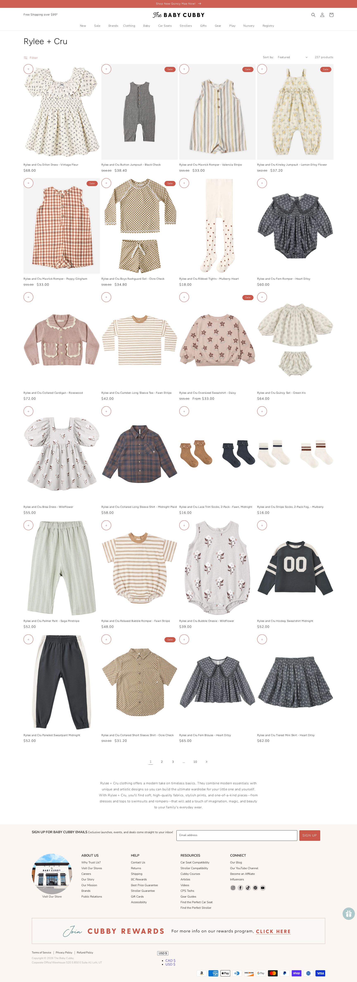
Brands (85, 891)
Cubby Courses (190, 874)
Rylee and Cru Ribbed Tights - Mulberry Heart (209, 278)
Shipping (136, 874)
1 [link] (151, 761)
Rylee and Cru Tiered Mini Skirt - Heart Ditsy (286, 735)
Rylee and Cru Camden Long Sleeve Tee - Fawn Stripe (136, 392)
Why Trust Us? (91, 862)
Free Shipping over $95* (41, 15)
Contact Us (138, 862)
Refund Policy (85, 952)
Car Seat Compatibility (195, 862)
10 (195, 762)
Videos (185, 885)
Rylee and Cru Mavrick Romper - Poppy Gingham (55, 278)
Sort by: (268, 57)
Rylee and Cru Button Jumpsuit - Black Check (131, 164)
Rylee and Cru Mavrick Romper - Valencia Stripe (210, 164)
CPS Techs (187, 891)
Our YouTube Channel (244, 868)
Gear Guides (188, 897)
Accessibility (139, 902)
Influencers (237, 879)
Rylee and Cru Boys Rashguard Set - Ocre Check (132, 278)
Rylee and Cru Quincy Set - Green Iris (281, 392)
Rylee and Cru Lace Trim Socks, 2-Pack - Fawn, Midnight (215, 506)
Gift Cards (137, 897)
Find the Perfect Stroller (196, 908)
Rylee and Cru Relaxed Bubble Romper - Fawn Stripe (135, 620)
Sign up (309, 835)
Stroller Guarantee (143, 891)
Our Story (87, 879)
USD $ (163, 953)
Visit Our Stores (91, 868)
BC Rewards (139, 879)
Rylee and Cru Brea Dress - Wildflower (48, 506)
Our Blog (236, 862)
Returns (136, 868)
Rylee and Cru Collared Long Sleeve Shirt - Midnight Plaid (139, 506)
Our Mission (89, 885)
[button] (313, 14)
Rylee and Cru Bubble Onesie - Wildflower (206, 620)
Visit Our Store (52, 897)
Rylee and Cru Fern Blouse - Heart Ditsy (205, 735)
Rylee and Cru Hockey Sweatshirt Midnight (285, 620)
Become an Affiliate (242, 874)
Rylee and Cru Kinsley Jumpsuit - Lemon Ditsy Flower (292, 164)
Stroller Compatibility (194, 868)
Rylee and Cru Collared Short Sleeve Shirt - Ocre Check (137, 735)
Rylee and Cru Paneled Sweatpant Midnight (52, 735)
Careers (86, 874)
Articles (185, 879)
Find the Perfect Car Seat (197, 902)
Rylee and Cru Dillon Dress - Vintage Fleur (51, 164)
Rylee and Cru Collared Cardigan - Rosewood (53, 392)
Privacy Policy (64, 952)
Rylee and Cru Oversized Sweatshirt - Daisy (207, 392)
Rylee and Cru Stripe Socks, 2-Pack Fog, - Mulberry (290, 506)
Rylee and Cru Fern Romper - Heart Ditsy (283, 278)
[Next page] (206, 761)
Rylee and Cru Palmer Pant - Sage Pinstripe (51, 620)
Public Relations (91, 897)
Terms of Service (41, 952)
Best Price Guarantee (144, 885)
